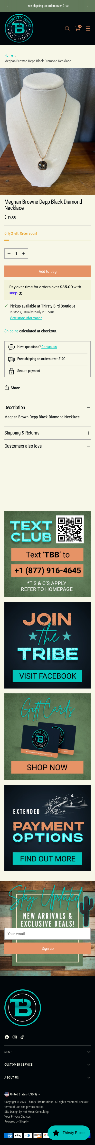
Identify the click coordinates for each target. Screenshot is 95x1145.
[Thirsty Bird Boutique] (19, 28)
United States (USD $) (23, 1094)
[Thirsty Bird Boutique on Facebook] (7, 1038)
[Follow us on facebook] (47, 645)
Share (15, 387)
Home (8, 55)
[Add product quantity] (23, 253)
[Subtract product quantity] (9, 253)
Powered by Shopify (16, 1121)
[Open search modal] (67, 28)
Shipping (11, 331)
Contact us (49, 347)
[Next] (87, 6)
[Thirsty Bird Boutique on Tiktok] (23, 1038)
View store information (26, 318)
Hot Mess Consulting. (35, 1111)
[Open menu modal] (88, 28)
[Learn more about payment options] (47, 828)
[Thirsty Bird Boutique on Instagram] (15, 1038)
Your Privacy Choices (17, 1116)
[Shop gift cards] (47, 736)
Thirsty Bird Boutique (40, 1102)
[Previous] (7, 6)
